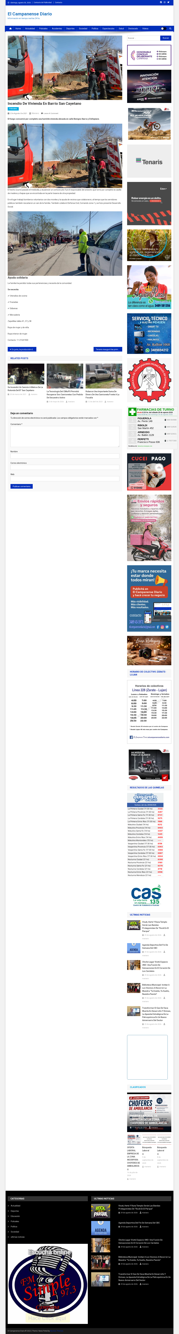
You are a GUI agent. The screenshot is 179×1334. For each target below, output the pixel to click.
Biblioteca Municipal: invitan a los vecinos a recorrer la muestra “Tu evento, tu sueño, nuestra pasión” (155, 989)
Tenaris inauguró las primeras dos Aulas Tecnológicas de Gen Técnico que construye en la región (109, 349)
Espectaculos (108, 28)
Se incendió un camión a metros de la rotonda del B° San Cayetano (25, 388)
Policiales (43, 28)
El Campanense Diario (30, 14)
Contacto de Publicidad (43, 3)
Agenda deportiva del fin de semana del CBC (155, 946)
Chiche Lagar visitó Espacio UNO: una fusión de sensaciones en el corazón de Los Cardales (156, 966)
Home (18, 28)
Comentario (16, 424)
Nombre (14, 451)
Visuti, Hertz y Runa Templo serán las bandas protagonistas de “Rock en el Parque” (155, 926)
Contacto (58, 3)
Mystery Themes (56, 1331)
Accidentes (57, 28)
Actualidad (30, 28)
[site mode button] (164, 28)
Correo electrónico (18, 463)
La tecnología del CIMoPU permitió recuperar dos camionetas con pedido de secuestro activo (65, 394)
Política (95, 28)
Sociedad (83, 28)
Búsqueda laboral (147, 1149)
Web (12, 474)
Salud (121, 28)
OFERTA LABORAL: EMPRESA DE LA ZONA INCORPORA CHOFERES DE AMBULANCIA (133, 1156)
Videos (145, 28)
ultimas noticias (18, 1237)
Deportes (70, 28)
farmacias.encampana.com (145, 446)
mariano (35, 113)
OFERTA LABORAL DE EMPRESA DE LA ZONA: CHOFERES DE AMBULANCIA (148, 1119)
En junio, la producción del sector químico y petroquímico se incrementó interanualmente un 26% (24, 349)
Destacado (133, 28)
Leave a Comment (51, 113)
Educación (15, 1216)
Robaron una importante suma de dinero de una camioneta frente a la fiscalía (102, 394)
